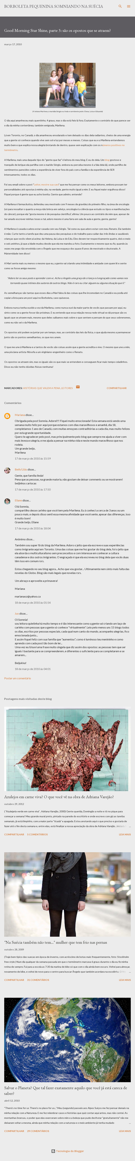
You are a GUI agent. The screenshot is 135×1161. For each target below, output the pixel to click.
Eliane (18, 500)
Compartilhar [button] (117, 388)
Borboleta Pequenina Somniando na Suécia (53, 6)
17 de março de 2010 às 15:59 (33, 458)
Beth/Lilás (21, 469)
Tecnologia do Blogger (69, 1151)
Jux (17, 613)
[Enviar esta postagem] (78, 388)
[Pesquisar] (120, 6)
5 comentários (37, 834)
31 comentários (38, 979)
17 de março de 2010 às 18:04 (33, 528)
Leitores (67, 388)
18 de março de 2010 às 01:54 (33, 602)
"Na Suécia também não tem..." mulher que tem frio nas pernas (55, 942)
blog (107, 159)
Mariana (20, 414)
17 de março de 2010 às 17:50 (33, 489)
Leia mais (125, 834)
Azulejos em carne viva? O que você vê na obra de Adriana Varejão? (59, 796)
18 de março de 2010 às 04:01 (33, 668)
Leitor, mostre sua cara (46, 184)
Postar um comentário (17, 678)
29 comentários (38, 1131)
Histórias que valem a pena (41, 388)
